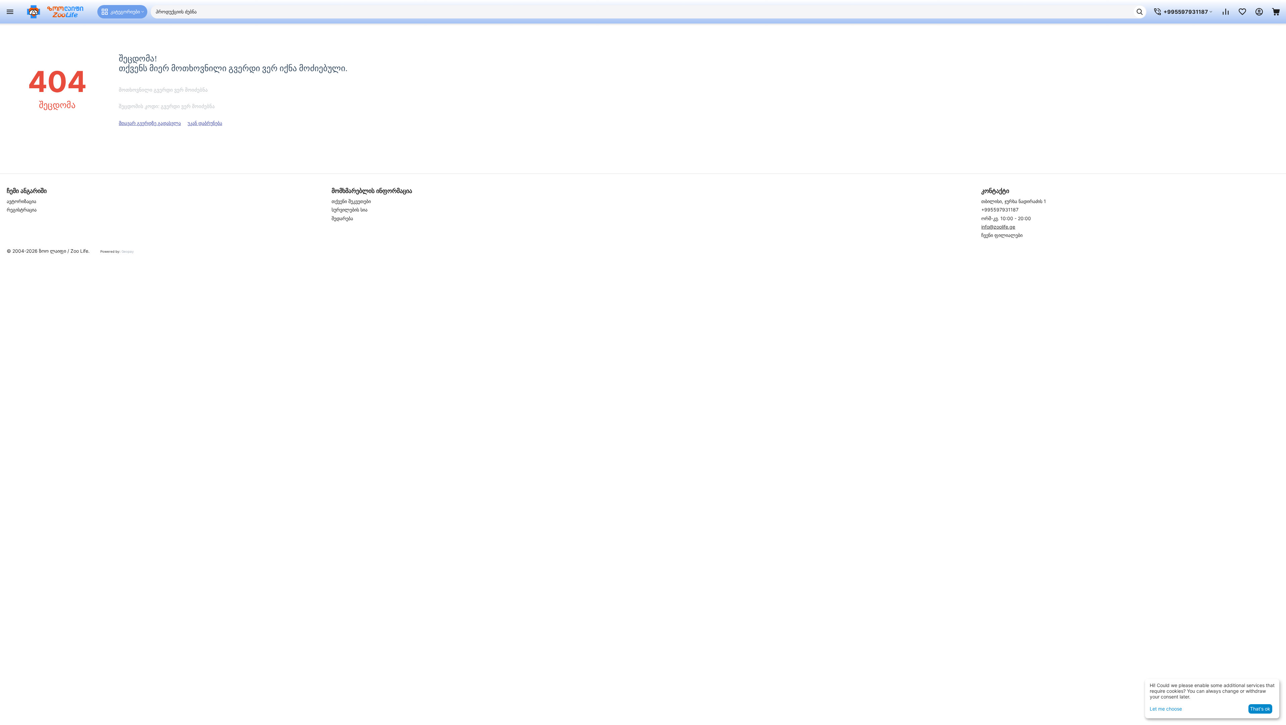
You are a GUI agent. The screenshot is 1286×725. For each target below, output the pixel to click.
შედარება (342, 218)
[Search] (1140, 12)
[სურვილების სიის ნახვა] (1242, 11)
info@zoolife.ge (998, 227)
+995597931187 (1000, 209)
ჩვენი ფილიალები (1002, 235)
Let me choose (1166, 709)
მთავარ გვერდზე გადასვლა (150, 123)
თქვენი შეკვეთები (351, 201)
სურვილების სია (349, 209)
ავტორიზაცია (21, 201)
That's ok (1260, 709)
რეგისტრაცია (22, 209)
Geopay (127, 251)
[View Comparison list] (1225, 11)
